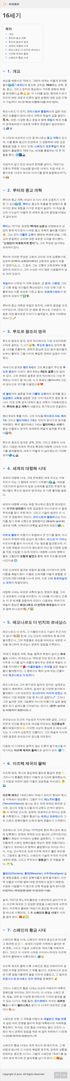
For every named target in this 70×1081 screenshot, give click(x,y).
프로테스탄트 (52, 291)
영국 (47, 283)
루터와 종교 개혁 (15, 37)
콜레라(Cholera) (13, 873)
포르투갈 (51, 146)
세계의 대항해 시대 (16, 45)
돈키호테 (39, 1001)
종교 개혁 (52, 138)
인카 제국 (33, 978)
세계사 (20, 85)
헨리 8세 (28, 367)
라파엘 (48, 666)
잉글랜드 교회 (11, 398)
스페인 (38, 146)
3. (9, 331)
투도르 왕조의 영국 (16, 41)
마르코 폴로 (10, 535)
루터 (25, 204)
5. (9, 622)
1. (9, 71)
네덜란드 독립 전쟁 (55, 1019)
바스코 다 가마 (55, 539)
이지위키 (14, 4)
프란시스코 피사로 (14, 978)
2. (9, 190)
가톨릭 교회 (27, 234)
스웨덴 (56, 283)
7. (9, 930)
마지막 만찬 (53, 693)
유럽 (49, 120)
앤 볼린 (7, 393)
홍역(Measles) (33, 873)
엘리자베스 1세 (25, 420)
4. (9, 468)
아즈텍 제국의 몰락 (16, 53)
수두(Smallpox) (53, 873)
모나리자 (37, 693)
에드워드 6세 (51, 416)
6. (9, 763)
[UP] (57, 1075)
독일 (5, 283)
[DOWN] (64, 1075)
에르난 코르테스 (50, 816)
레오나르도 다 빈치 (20, 675)
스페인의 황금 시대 (16, 57)
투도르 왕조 (44, 345)
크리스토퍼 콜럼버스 (39, 111)
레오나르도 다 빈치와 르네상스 (22, 49)
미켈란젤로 (34, 666)
